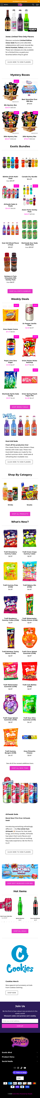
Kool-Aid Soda (12, 441)
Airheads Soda (12, 814)
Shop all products (20, 514)
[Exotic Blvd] (20, 4)
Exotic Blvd (15, 1093)
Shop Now (12, 993)
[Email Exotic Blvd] (15, 1068)
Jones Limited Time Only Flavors (20, 37)
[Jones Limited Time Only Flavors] (20, 20)
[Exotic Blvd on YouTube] (25, 1068)
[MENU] (1, 4)
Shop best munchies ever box (20, 883)
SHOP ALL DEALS (20, 931)
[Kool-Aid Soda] (20, 425)
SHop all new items (20, 768)
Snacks (29, 493)
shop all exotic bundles (20, 291)
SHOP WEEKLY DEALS (20, 407)
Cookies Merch (12, 981)
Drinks (10, 493)
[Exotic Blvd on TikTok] (21, 1068)
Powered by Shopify (26, 1093)
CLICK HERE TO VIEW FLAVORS (19, 62)
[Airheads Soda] (20, 792)
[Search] (33, 4)
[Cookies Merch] (20, 959)
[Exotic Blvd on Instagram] (18, 1068)
